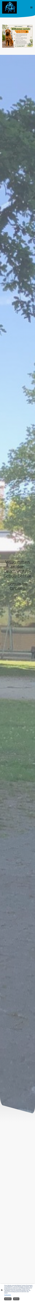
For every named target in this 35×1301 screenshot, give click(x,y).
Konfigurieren (7, 1295)
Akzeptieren (8, 1298)
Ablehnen (16, 1298)
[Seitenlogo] (9, 7)
